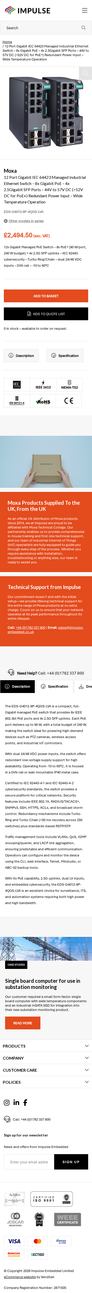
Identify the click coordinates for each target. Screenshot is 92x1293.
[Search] (83, 27)
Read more (22, 1023)
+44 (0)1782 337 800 (30, 627)
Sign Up (71, 1162)
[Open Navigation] (84, 10)
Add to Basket (46, 296)
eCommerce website (20, 1277)
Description (25, 356)
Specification (69, 356)
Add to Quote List (49, 314)
